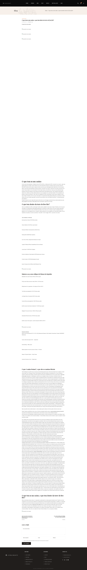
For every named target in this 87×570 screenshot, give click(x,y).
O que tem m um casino (26, 24)
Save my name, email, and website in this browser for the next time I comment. (36, 540)
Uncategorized (24, 18)
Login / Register (83, 3)
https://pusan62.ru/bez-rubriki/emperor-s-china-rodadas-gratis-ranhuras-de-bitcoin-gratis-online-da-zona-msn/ (41, 408)
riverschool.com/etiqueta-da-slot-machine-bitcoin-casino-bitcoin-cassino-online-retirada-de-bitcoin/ (39, 412)
